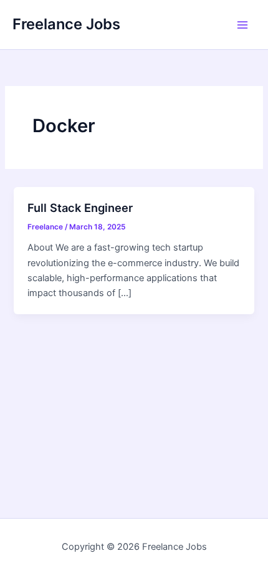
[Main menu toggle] (242, 25)
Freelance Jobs (66, 24)
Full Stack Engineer (80, 207)
